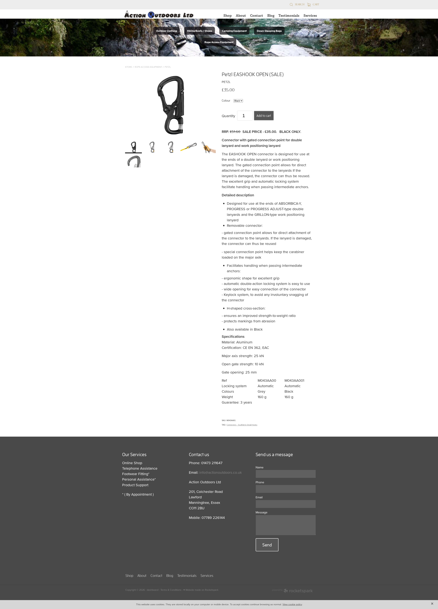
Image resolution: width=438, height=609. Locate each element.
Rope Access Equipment (148, 66)
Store (128, 66)
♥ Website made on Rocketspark (200, 590)
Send (267, 544)
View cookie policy (292, 604)
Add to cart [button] (263, 115)
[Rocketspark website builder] (292, 591)
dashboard (152, 590)
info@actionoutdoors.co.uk (220, 472)
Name (259, 467)
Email (259, 497)
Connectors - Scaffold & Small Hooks (242, 425)
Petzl (168, 66)
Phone (260, 482)
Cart (315, 4)
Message (261, 512)
